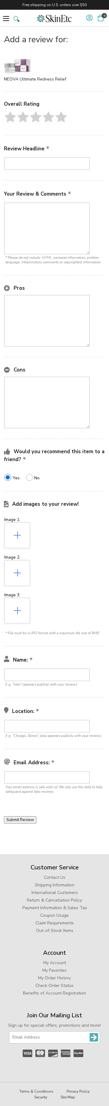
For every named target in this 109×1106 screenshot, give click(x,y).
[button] (10, 117)
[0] (101, 18)
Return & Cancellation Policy (54, 900)
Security (40, 1097)
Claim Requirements (54, 923)
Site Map (68, 1097)
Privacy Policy (78, 1091)
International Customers (54, 892)
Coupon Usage (54, 915)
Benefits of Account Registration (54, 993)
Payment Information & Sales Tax (54, 908)
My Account (54, 963)
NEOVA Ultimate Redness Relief (35, 79)
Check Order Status (54, 985)
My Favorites (54, 970)
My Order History (54, 978)
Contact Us (54, 877)
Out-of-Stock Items (54, 930)
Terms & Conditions (36, 1091)
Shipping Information (54, 885)
